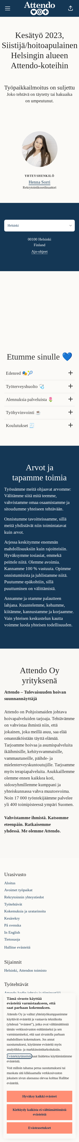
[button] (70, 8)
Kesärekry (12, 918)
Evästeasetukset (39, 1128)
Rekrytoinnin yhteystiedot (24, 897)
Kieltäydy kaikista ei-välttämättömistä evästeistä (39, 1112)
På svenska (12, 925)
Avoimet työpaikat (18, 890)
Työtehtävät (13, 904)
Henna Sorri (39, 182)
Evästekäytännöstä (19, 1056)
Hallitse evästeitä (17, 947)
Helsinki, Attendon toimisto (25, 970)
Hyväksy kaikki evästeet (39, 1096)
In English (12, 932)
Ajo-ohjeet (39, 251)
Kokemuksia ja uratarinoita (25, 911)
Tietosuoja (12, 939)
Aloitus (9, 883)
